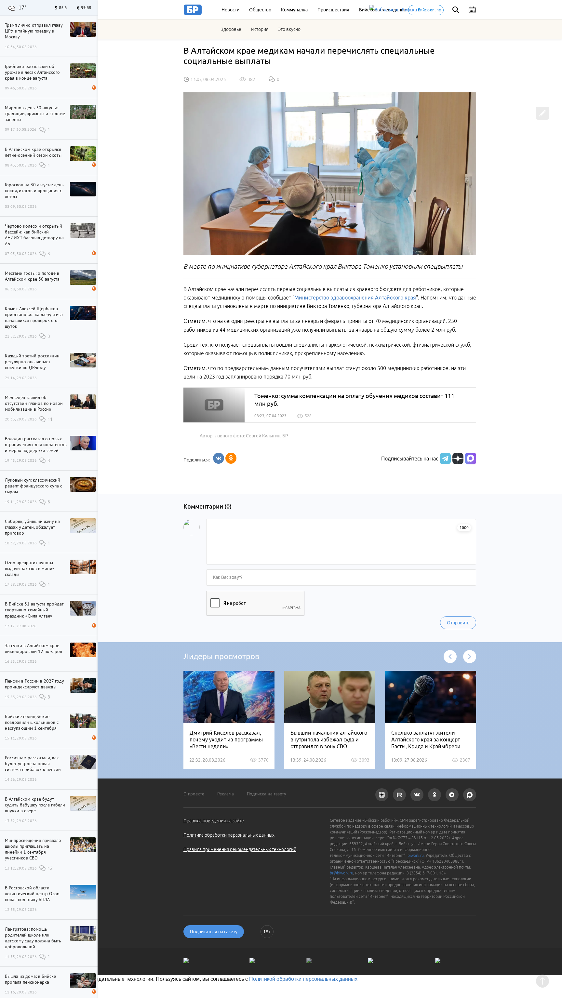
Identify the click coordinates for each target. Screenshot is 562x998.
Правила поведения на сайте (213, 820)
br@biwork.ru (341, 873)
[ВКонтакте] (218, 458)
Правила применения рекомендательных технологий (239, 849)
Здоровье (231, 29)
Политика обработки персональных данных (228, 835)
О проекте (193, 794)
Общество (260, 9)
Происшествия (333, 9)
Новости (230, 9)
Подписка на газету (266, 794)
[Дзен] (457, 458)
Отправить (458, 622)
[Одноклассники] (230, 458)
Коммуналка (294, 9)
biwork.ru (416, 855)
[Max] (470, 458)
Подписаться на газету (213, 931)
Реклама (225, 794)
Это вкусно (289, 29)
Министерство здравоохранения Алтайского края (355, 297)
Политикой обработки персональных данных (303, 979)
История (259, 29)
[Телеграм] (444, 458)
